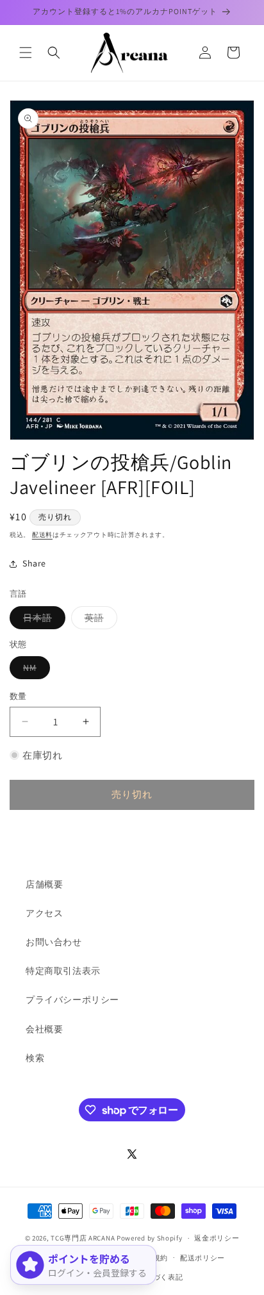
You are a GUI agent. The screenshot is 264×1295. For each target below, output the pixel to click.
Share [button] (34, 563)
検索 (35, 1058)
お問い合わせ (54, 942)
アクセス (44, 913)
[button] (26, 52)
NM (34, 670)
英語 (99, 620)
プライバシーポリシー (72, 999)
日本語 (42, 620)
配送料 (42, 535)
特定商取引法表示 (63, 971)
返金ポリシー (216, 1237)
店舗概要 (44, 884)
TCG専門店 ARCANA (83, 1237)
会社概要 (44, 1029)
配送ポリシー (202, 1257)
